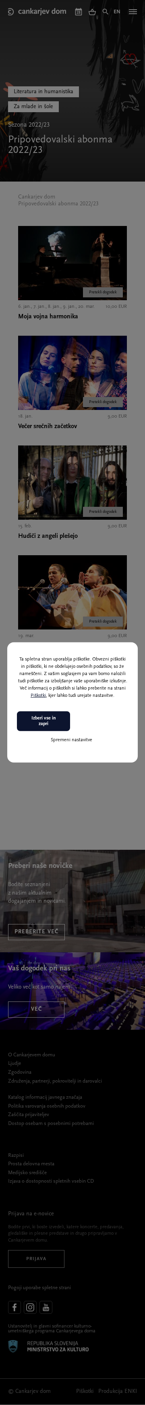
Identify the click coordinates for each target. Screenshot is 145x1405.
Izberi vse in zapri (43, 721)
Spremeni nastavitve (71, 739)
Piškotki (38, 695)
